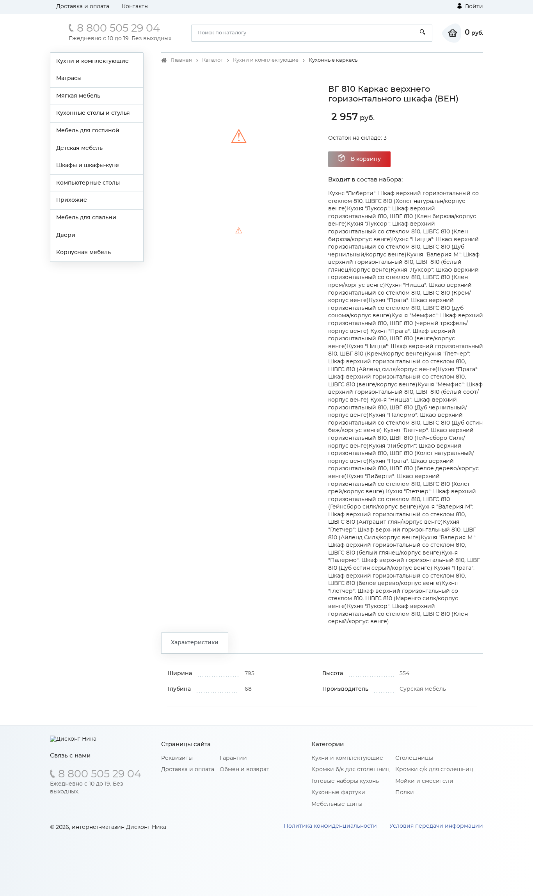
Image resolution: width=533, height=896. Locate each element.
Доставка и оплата (82, 6)
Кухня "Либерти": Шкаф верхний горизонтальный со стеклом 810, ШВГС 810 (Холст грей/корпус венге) (399, 484)
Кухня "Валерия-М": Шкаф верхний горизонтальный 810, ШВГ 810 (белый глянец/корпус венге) (404, 262)
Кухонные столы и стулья (93, 113)
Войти (473, 6)
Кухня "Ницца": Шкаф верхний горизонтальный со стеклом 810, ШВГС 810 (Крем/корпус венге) (400, 293)
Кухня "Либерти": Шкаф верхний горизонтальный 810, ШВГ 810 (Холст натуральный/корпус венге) (401, 453)
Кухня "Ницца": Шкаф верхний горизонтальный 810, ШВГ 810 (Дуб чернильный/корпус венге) (397, 407)
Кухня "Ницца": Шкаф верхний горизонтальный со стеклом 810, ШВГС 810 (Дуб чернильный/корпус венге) (403, 247)
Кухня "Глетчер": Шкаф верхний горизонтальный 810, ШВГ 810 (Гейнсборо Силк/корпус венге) (401, 438)
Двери (65, 235)
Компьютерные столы (88, 183)
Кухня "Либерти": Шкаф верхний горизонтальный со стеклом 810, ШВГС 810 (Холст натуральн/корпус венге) (403, 201)
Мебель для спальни (86, 217)
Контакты (135, 6)
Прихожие (71, 200)
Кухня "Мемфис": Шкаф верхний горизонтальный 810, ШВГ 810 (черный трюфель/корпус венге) (405, 323)
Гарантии (233, 758)
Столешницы (414, 758)
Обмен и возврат (244, 769)
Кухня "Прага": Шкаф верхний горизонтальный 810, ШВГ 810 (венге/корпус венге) (391, 339)
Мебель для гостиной (87, 130)
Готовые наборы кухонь (345, 781)
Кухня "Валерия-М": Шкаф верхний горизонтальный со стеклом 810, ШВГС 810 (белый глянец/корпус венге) (402, 545)
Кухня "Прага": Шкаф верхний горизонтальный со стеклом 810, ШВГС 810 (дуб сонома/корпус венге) (396, 308)
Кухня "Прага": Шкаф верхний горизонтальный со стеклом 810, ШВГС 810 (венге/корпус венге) (403, 377)
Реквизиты (177, 758)
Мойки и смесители (424, 781)
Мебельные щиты (336, 804)
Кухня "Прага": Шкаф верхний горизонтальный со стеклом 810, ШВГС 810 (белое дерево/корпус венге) (401, 575)
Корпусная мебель (83, 252)
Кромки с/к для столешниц (434, 769)
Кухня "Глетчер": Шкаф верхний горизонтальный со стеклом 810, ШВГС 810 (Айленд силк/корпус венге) (399, 361)
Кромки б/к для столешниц (350, 769)
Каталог (212, 60)
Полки (404, 792)
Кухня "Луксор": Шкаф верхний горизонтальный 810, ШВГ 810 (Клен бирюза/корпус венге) (402, 216)
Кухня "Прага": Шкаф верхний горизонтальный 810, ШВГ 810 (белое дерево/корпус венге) (403, 469)
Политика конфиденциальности (330, 826)
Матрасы (69, 78)
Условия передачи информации (436, 826)
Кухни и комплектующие (92, 61)
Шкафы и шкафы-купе (87, 165)
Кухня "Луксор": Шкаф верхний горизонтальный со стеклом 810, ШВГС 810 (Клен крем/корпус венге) (403, 277)
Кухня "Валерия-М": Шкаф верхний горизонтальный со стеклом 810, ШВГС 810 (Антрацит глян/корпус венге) (400, 514)
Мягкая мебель (78, 96)
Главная (181, 60)
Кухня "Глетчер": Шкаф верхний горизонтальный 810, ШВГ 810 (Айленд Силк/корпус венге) (402, 529)
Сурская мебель (423, 689)
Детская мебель (79, 148)
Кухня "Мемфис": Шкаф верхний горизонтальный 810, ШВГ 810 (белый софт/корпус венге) (405, 392)
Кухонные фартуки (338, 792)
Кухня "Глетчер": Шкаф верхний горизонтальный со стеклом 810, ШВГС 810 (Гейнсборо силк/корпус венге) (402, 499)
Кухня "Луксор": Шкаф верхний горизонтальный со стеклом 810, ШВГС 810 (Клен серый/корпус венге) (398, 614)
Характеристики (195, 642)
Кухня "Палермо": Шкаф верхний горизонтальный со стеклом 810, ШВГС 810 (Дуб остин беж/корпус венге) (405, 422)
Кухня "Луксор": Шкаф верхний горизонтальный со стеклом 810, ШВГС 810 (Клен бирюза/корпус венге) (398, 231)
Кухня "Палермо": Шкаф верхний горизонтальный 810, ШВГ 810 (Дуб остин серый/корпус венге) (404, 560)
